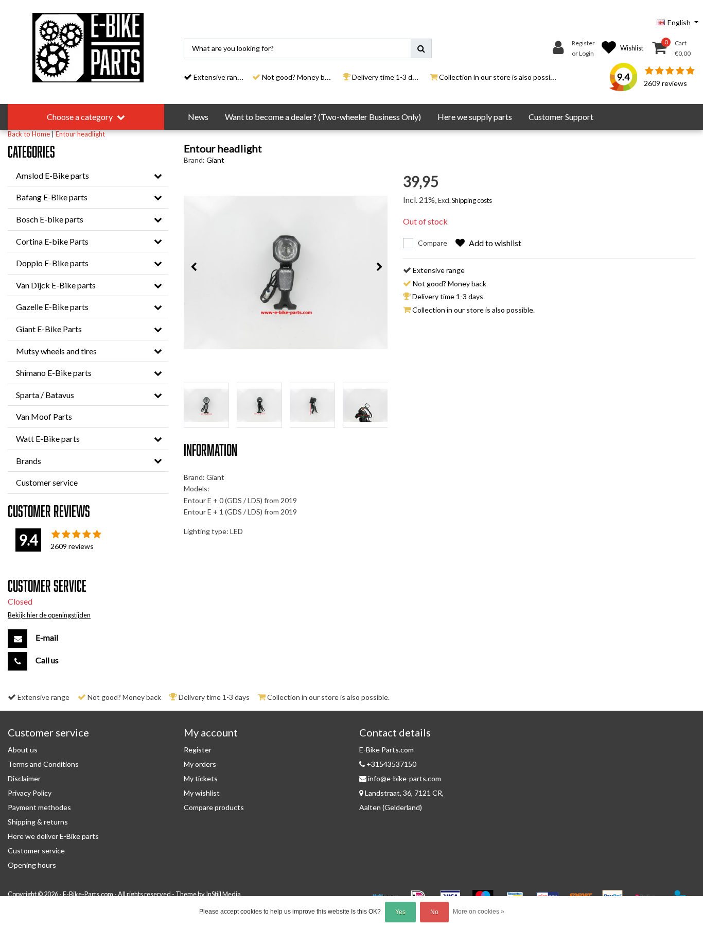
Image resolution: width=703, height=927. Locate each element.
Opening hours (32, 865)
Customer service (36, 850)
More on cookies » (478, 911)
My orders (200, 764)
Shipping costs (472, 200)
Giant (215, 160)
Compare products (214, 807)
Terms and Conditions (43, 764)
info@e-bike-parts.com (404, 778)
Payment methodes (39, 807)
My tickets (201, 778)
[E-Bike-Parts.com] (88, 47)
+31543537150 (390, 764)
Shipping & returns (38, 821)
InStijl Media (223, 894)
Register (198, 749)
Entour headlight (80, 134)
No (434, 912)
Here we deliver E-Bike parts (53, 836)
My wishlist (202, 792)
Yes (400, 912)
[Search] (421, 48)
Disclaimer (24, 778)
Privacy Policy (29, 792)
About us (23, 749)
